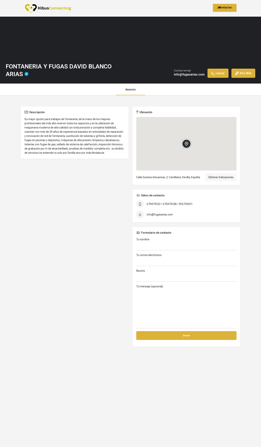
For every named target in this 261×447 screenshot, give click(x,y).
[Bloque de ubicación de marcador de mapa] (186, 144)
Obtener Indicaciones (221, 177)
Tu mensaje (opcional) (149, 286)
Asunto (140, 270)
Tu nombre (142, 239)
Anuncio (130, 89)
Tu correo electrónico (149, 255)
